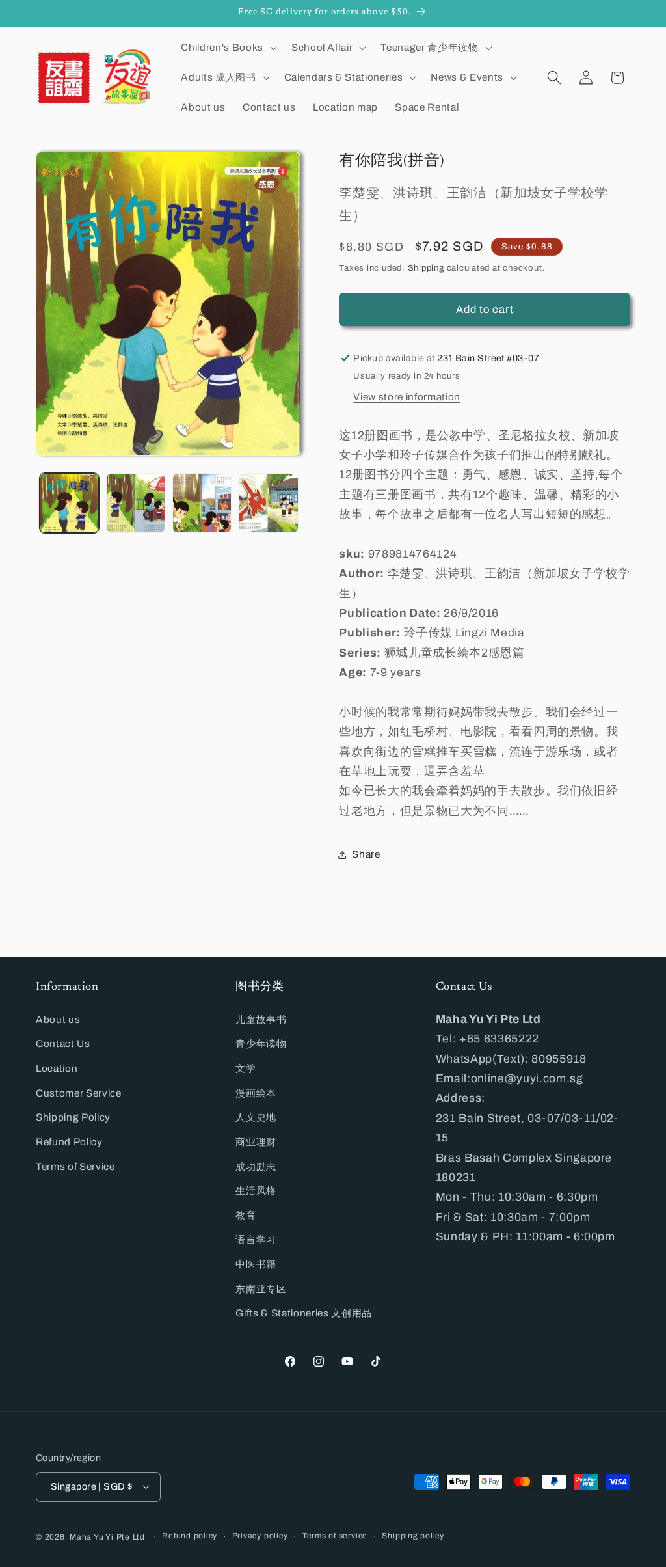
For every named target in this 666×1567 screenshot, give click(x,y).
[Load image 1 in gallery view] (69, 502)
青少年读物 (260, 1043)
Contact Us (63, 1043)
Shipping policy (413, 1535)
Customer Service (79, 1092)
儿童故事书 (260, 1019)
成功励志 (255, 1166)
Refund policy (189, 1535)
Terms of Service (75, 1166)
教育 (245, 1215)
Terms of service (334, 1535)
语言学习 (255, 1239)
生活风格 (255, 1190)
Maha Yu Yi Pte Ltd (107, 1537)
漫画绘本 (255, 1092)
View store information (406, 396)
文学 (245, 1068)
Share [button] (366, 854)
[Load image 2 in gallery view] (135, 502)
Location (56, 1068)
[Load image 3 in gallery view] (202, 502)
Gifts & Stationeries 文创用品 (303, 1312)
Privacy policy (260, 1535)
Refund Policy (69, 1141)
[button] (227, 47)
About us (58, 1019)
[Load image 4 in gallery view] (268, 502)
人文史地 (255, 1117)
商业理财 (255, 1141)
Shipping (426, 268)
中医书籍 (255, 1264)
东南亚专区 (260, 1288)
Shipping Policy (73, 1117)
